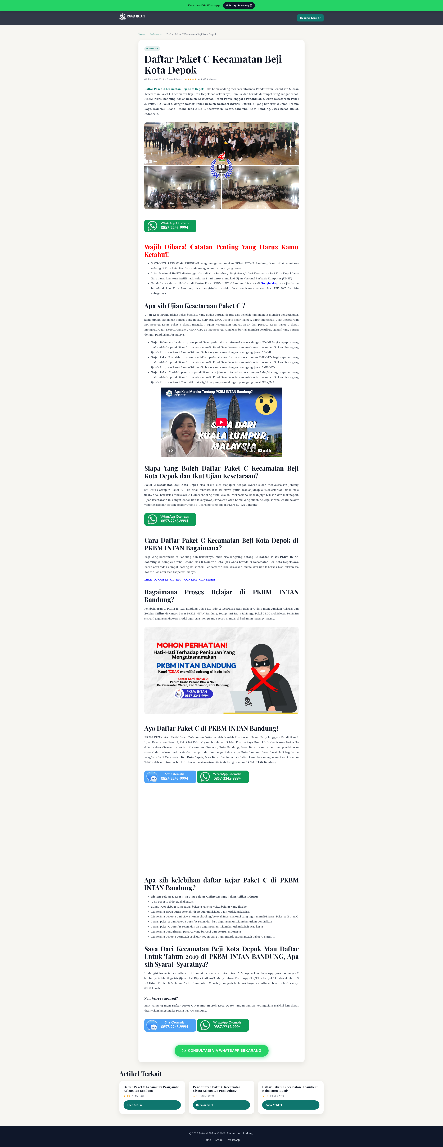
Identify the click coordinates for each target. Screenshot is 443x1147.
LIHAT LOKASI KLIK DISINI (162, 579)
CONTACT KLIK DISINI (199, 579)
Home (141, 34)
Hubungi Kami (308, 17)
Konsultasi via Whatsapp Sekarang (224, 1050)
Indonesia (155, 34)
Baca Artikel (135, 1105)
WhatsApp (233, 1139)
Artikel (219, 1139)
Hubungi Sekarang (238, 5)
